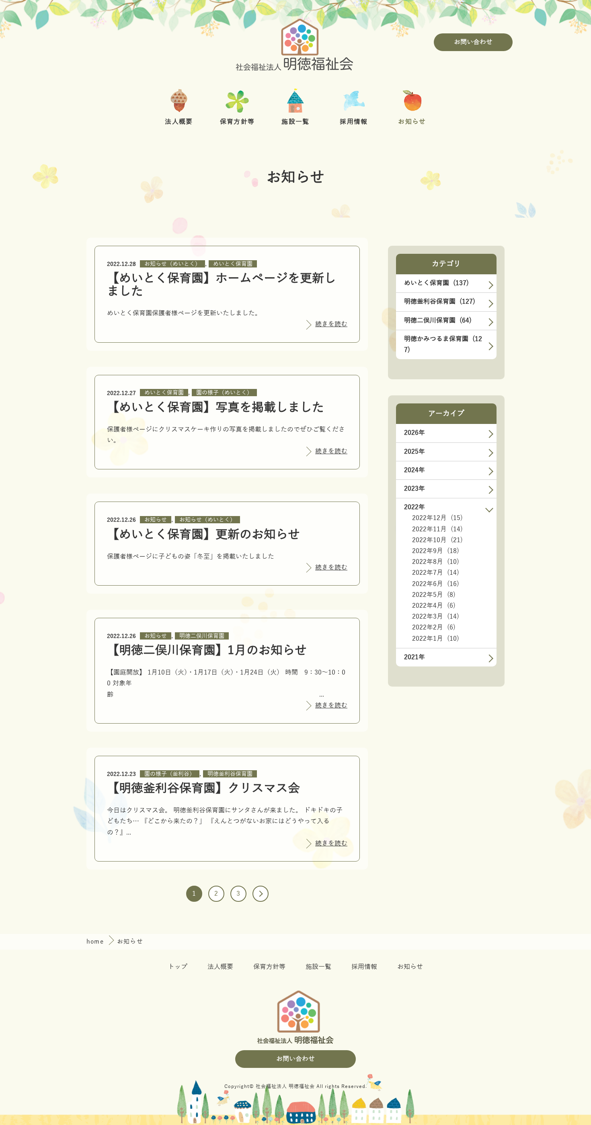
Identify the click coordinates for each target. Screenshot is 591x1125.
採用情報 (364, 967)
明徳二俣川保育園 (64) (438, 320)
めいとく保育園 (232, 264)
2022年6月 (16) (435, 584)
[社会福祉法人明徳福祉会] (295, 42)
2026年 (414, 432)
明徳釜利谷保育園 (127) (439, 301)
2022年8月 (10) (435, 562)
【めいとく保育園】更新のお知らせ (203, 534)
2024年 (414, 470)
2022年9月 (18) (435, 551)
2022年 (414, 507)
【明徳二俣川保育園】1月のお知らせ (207, 650)
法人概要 (220, 967)
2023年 (414, 488)
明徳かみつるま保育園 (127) (443, 344)
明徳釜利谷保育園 (229, 774)
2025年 (414, 451)
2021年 (414, 657)
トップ (177, 967)
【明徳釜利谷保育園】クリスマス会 (203, 788)
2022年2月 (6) (434, 627)
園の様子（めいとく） (224, 393)
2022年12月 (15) (437, 518)
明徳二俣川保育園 (201, 636)
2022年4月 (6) (434, 605)
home (96, 941)
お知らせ (155, 520)
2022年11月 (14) (437, 529)
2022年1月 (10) (435, 638)
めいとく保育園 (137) (436, 283)
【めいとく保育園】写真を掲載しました (215, 407)
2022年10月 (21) (437, 540)
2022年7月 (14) (435, 572)
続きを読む (331, 324)
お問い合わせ (473, 42)
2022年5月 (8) (434, 594)
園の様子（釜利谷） (169, 774)
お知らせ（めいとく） (172, 264)
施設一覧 (318, 967)
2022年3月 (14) (435, 616)
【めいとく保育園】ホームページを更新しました (221, 285)
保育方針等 (269, 967)
